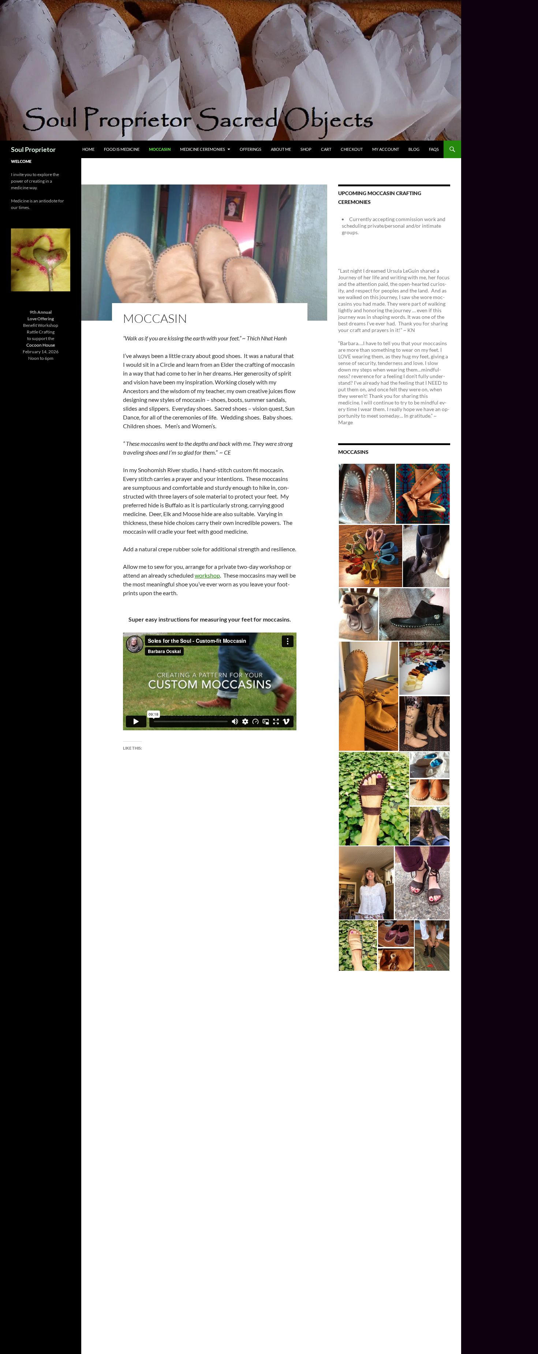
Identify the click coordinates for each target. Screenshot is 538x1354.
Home (88, 149)
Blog (413, 149)
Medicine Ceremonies (202, 149)
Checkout (352, 149)
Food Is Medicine (121, 149)
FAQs (434, 149)
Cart (326, 149)
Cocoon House (40, 345)
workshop (207, 575)
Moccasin (160, 149)
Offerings (250, 149)
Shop (305, 149)
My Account (385, 149)
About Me (281, 149)
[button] (366, 494)
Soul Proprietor (33, 149)
